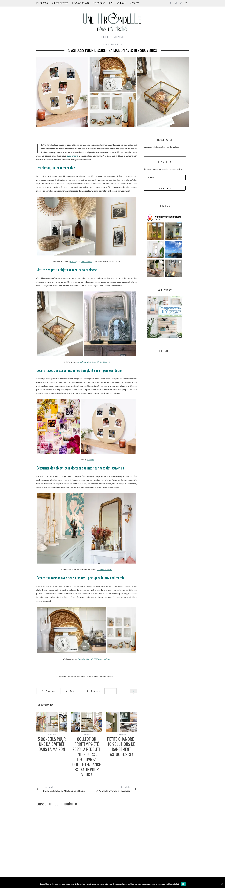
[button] (155, 231)
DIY (111, 3)
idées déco (42, 3)
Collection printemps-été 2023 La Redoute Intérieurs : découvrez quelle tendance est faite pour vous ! (86, 756)
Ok (183, 884)
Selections (99, 3)
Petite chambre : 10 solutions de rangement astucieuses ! (121, 746)
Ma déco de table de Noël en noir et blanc (64, 789)
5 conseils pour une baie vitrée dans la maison (52, 744)
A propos (135, 3)
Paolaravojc (86, 261)
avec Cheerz (72, 156)
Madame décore (85, 362)
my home (121, 3)
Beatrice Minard (85, 659)
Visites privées (60, 3)
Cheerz (73, 261)
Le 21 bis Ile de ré (102, 362)
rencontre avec (81, 3)
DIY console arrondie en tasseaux (113, 789)
